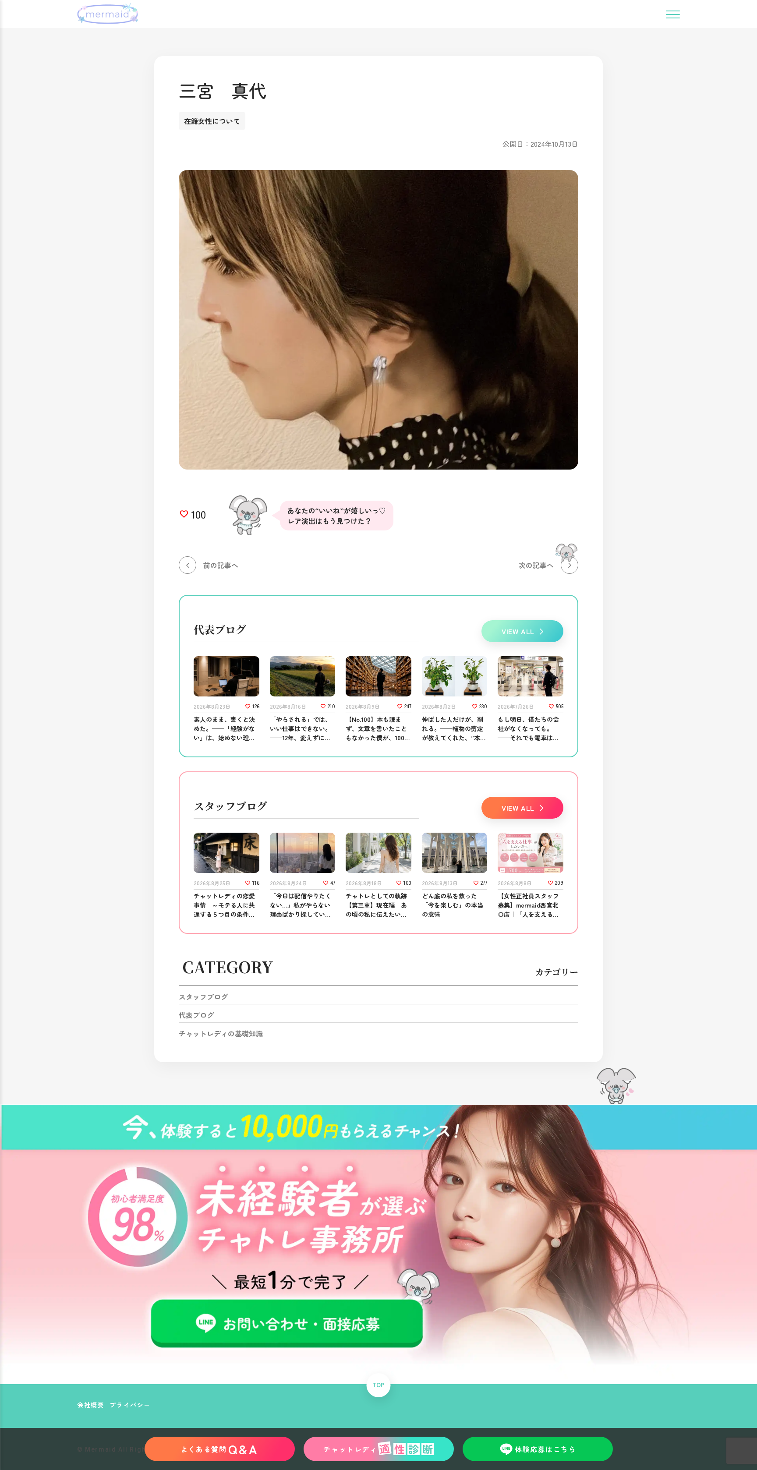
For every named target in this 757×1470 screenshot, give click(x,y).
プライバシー (130, 1404)
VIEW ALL (518, 631)
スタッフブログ (203, 996)
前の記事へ (220, 565)
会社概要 (90, 1404)
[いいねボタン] (184, 514)
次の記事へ (536, 565)
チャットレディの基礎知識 (221, 1033)
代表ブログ (196, 1015)
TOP (378, 1385)
